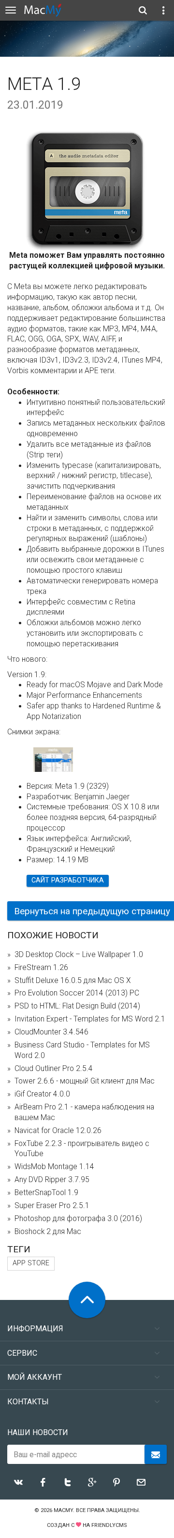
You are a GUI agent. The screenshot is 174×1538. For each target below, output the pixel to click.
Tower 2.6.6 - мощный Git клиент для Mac (84, 1081)
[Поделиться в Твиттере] (67, 1482)
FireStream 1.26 (41, 967)
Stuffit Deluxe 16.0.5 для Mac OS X (72, 980)
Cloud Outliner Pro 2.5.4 (53, 1068)
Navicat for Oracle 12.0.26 (58, 1130)
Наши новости (37, 1432)
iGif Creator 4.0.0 (42, 1094)
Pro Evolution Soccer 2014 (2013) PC (76, 993)
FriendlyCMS (109, 1525)
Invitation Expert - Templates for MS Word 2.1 (89, 1019)
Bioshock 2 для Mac (47, 1231)
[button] (66, 757)
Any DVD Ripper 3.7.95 (51, 1179)
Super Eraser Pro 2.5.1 (51, 1205)
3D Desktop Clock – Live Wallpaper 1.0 (78, 954)
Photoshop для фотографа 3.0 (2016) (78, 1218)
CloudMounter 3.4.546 (51, 1032)
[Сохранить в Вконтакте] (18, 1482)
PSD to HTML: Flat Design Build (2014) (77, 1006)
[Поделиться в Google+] (92, 1482)
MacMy (63, 1510)
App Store (31, 1263)
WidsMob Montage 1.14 (54, 1166)
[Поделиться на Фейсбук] (43, 1482)
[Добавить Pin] (116, 1482)
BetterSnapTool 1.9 (46, 1192)
